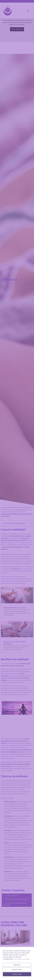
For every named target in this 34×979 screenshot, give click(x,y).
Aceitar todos (17, 974)
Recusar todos (17, 969)
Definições (17, 965)
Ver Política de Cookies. (22, 959)
